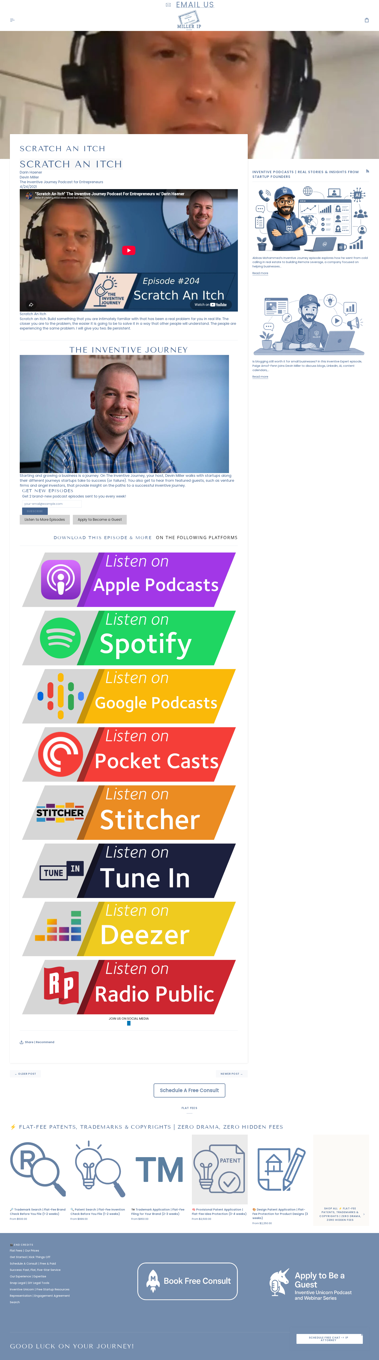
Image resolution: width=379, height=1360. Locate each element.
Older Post (25, 1074)
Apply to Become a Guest (100, 519)
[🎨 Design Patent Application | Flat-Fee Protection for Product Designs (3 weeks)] (280, 1169)
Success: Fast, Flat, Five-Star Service (35, 1270)
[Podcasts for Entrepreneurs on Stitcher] (129, 812)
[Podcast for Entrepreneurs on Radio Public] (129, 986)
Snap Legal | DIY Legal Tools (29, 1283)
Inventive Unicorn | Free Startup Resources (39, 1289)
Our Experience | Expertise (28, 1276)
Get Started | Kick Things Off (30, 1257)
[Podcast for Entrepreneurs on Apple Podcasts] (129, 579)
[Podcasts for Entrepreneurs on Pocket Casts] (129, 754)
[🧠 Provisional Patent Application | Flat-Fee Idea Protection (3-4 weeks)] (220, 1169)
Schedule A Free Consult (189, 1090)
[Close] (363, 1335)
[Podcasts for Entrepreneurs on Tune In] (129, 870)
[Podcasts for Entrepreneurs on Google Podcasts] (129, 696)
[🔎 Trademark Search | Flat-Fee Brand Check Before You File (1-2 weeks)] (38, 1169)
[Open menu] (16, 20)
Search (15, 1302)
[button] (189, 1244)
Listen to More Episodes (45, 519)
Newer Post (232, 1074)
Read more (260, 273)
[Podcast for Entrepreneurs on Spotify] (129, 637)
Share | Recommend (39, 1042)
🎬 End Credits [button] (21, 1245)
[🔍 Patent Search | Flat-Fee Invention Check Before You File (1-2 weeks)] (98, 1169)
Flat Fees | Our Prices (24, 1251)
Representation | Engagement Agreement (40, 1296)
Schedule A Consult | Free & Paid (33, 1264)
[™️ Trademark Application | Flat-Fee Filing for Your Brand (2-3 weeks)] (159, 1169)
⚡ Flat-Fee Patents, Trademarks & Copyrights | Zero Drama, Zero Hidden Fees (146, 1127)
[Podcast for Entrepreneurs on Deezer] (129, 928)
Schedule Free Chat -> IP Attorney (328, 1339)
